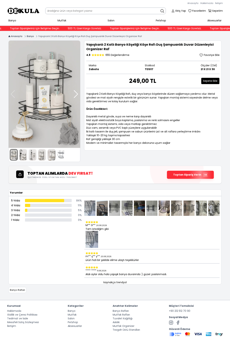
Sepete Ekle (210, 81)
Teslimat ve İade (17, 318)
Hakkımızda (206, 3)
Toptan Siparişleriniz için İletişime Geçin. (29, 28)
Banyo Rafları (121, 311)
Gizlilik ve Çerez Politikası (22, 314)
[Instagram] (171, 322)
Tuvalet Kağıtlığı (122, 318)
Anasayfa (192, 3)
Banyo (12, 20)
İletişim (219, 3)
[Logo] (23, 11)
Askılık (116, 322)
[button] (75, 94)
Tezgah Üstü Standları (126, 330)
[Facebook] (178, 322)
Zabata (94, 69)
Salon (111, 20)
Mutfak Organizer (123, 326)
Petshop (161, 20)
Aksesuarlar (214, 20)
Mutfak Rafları (121, 314)
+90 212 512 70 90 (179, 311)
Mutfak (62, 20)
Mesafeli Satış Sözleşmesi (23, 322)
